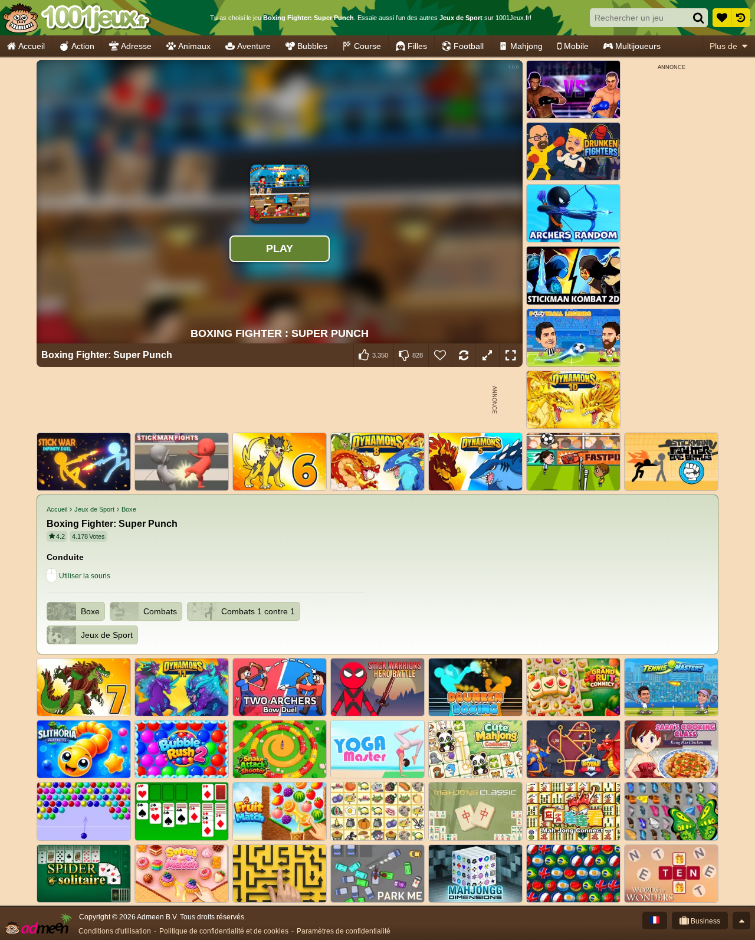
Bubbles (312, 46)
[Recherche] (698, 17)
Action (82, 46)
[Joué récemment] (740, 17)
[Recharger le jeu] (463, 355)
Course (367, 46)
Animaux (194, 46)
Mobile (576, 46)
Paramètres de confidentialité (343, 931)
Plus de (723, 46)
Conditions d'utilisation (114, 931)
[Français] (654, 920)
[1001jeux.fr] (76, 17)
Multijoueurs (638, 46)
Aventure (254, 46)
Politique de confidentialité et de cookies (223, 931)
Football (469, 46)
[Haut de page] (741, 920)
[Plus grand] (487, 355)
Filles (417, 46)
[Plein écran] (511, 355)
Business (704, 921)
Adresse (136, 46)
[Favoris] (722, 17)
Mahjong (526, 46)
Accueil (31, 46)
